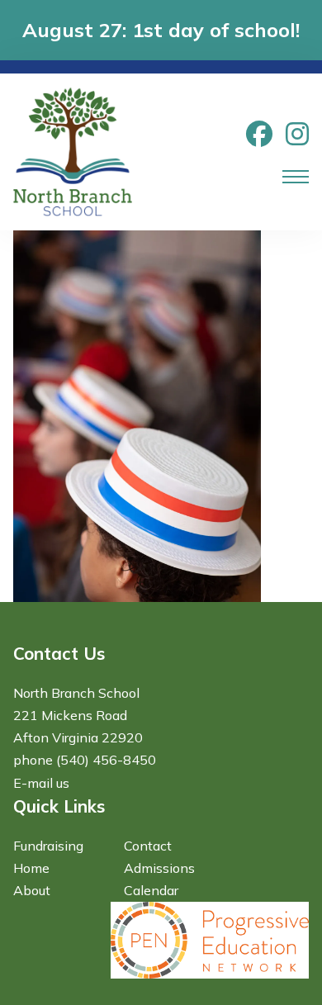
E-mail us (41, 783)
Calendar (151, 890)
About (31, 890)
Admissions (159, 868)
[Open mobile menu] (295, 176)
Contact (148, 845)
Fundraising (48, 845)
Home (31, 868)
